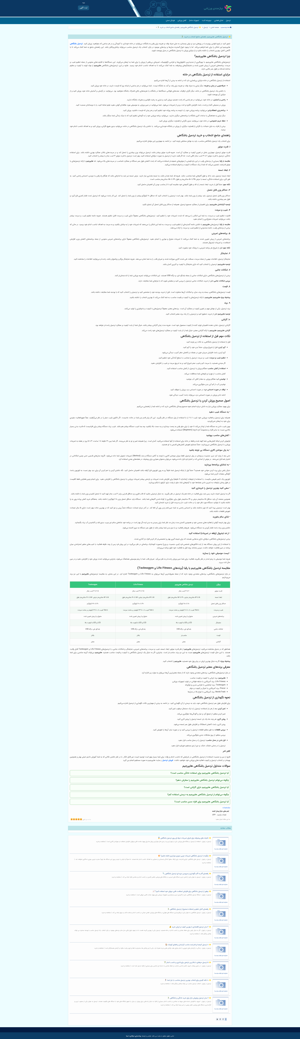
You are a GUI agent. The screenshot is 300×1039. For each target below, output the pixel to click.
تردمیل (228, 20)
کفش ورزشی (182, 20)
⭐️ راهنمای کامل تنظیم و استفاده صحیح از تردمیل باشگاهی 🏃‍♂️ (189, 909)
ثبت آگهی (83, 7)
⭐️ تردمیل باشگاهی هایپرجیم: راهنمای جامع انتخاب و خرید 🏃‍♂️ (179, 27)
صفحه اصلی (215, 27)
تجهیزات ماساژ (194, 20)
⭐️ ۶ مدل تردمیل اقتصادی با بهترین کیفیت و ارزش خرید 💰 (190, 927)
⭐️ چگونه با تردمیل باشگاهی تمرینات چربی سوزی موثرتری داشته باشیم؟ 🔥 (184, 856)
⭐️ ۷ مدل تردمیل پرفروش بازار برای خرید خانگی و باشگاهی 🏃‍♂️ (189, 998)
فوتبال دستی (170, 20)
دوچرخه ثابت (206, 20)
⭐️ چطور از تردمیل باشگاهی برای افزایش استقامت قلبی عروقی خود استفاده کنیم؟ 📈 (182, 891)
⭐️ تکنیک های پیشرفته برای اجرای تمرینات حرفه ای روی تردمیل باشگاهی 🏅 (184, 838)
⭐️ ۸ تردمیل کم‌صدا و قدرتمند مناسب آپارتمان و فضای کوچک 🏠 (188, 944)
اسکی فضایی (218, 20)
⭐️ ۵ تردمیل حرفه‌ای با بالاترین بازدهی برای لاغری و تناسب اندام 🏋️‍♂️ (187, 962)
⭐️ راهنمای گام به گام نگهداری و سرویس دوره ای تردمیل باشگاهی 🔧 (187, 873)
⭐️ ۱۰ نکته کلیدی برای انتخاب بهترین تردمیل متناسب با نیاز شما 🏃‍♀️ (188, 980)
